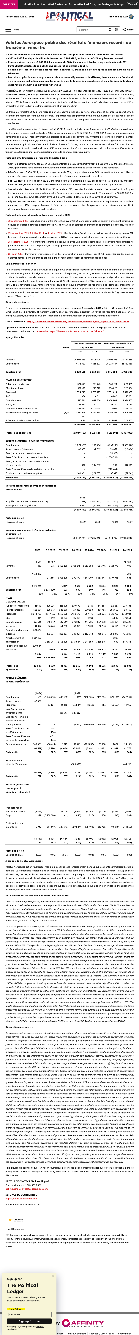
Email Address (15, 1309)
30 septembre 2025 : (18, 221)
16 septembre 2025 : (19, 241)
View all (132, 4)
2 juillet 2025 (55, 233)
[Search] (110, 30)
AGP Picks (9, 4)
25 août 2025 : (16, 254)
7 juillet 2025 (37, 233)
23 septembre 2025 (18, 233)
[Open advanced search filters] (116, 30)
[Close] (53, 1276)
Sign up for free (29, 1321)
